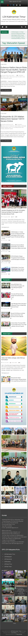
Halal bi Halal (9, 75)
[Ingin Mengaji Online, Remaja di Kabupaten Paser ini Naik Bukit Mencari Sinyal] (5, 302)
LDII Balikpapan (8, 555)
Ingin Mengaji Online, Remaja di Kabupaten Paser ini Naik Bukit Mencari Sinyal (18, 303)
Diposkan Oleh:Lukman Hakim (8, 73)
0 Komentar (20, 73)
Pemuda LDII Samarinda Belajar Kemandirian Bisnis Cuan (17, 294)
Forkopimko (11, 124)
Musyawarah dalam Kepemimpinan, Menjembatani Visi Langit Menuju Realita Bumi (18, 378)
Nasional (3, 107)
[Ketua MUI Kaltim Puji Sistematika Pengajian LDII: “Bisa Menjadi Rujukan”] (5, 283)
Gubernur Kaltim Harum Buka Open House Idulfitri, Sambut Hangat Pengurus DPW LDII (14, 68)
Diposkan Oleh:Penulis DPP (7, 122)
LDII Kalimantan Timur (14, 16)
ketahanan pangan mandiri (6, 125)
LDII (13, 125)
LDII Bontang (7, 560)
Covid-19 (7, 124)
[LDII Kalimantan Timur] (2, 27)
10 (12, 297)
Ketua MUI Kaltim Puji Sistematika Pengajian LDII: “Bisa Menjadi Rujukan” (17, 284)
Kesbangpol (23, 124)
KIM (13, 215)
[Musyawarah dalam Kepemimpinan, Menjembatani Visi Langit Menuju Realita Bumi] (5, 377)
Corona (3, 124)
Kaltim (2, 58)
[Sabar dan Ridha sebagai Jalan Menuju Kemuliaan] (14, 344)
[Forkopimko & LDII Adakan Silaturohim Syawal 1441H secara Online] (14, 101)
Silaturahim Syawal (8, 76)
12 (13, 287)
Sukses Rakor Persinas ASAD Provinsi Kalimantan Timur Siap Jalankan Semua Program (18, 323)
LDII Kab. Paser (8, 565)
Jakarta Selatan (18, 124)
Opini (3, 352)
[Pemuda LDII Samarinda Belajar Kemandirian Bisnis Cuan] (5, 293)
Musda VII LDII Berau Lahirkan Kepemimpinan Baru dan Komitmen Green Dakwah (18, 313)
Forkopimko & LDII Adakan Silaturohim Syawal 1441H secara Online (12, 117)
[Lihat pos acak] (25, 27)
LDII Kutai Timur (8, 562)
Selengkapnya (4, 225)
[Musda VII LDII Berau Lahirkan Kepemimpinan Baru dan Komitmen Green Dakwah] (5, 312)
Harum (13, 75)
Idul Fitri (17, 75)
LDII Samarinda (8, 557)
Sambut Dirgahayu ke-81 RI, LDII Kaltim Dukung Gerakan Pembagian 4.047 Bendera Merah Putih (13, 210)
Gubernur (4, 75)
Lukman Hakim (14, 361)
